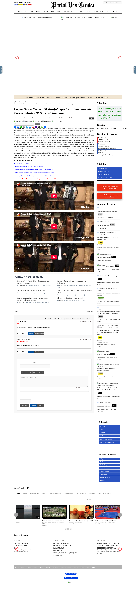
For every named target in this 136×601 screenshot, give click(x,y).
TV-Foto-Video (68, 11)
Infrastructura (34, 493)
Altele (93, 568)
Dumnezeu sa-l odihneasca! (104, 260)
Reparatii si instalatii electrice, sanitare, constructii (106, 369)
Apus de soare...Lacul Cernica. (24, 521)
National (59, 11)
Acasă (22, 104)
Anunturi (88, 11)
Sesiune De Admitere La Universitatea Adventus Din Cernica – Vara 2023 (108, 312)
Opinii (52, 11)
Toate (18, 493)
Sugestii (48, 568)
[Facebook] (18, 127)
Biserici (44, 493)
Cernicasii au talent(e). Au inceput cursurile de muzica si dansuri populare (33, 169)
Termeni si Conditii (66, 568)
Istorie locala (67, 97)
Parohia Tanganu (104, 465)
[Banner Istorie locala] (20, 102)
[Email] (24, 127)
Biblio (41, 568)
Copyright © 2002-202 (70, 573)
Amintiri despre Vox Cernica (21, 163)
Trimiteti (33, 405)
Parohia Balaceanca (105, 468)
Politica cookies (85, 568)
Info (26, 11)
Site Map (76, 568)
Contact (108, 11)
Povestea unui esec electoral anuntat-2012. (31, 290)
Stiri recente (35, 117)
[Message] (42, 127)
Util (116, 11)
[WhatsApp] (21, 127)
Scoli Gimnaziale (104, 436)
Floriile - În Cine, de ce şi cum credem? (70, 298)
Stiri (32, 11)
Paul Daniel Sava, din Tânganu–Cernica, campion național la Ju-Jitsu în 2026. (106, 521)
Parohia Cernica (104, 462)
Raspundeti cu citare (39, 333)
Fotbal (25, 493)
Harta (101, 11)
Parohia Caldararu (104, 471)
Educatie (102, 426)
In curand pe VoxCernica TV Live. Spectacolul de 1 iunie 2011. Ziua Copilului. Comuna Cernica (39, 175)
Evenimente (79, 11)
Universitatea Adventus (106, 439)
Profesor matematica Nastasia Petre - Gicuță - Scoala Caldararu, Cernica (108, 389)
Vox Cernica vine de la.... (105, 174)
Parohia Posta (103, 474)
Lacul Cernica (69, 493)
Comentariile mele (51, 318)
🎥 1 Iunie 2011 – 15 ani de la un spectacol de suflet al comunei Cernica (81, 521)
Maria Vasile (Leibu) (103, 354)
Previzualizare (24, 405)
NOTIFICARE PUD (103, 225)
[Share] (15, 127)
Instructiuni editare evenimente (107, 148)
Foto (15, 4)
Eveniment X (102, 152)
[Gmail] (33, 127)
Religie (61, 300)
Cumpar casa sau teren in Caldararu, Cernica (108, 294)
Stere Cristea (110, 266)
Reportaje (92, 493)
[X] (39, 127)
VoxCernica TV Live (21, 4)
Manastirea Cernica (105, 477)
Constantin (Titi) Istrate (104, 406)
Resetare (40, 405)
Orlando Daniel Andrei (104, 257)
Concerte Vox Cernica (104, 493)
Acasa (20, 11)
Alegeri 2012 (22, 293)
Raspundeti (31, 333)
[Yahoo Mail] (36, 127)
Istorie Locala (62, 285)
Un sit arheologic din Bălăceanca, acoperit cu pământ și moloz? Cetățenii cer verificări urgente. (54, 522)
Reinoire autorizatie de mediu (105, 217)
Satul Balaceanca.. (103, 168)
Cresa (101, 429)
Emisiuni (29, 4)
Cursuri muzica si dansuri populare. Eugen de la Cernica (28, 166)
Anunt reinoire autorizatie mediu (107, 211)
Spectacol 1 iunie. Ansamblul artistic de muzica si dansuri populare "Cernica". (34, 172)
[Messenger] (30, 127)
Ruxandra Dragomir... (104, 171)
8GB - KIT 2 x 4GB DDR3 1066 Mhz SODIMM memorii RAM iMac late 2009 (108, 332)
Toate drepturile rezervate (71, 577)
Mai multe (102, 480)
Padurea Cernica (81, 493)
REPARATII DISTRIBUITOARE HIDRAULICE (107, 238)
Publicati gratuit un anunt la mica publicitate (110, 196)
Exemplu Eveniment (104, 141)
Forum (96, 11)
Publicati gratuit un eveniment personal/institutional (109, 187)
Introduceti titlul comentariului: (28, 363)
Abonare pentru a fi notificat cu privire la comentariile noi (74, 318)
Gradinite (102, 432)
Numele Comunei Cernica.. (105, 177)
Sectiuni (38, 11)
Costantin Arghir (113, 276)
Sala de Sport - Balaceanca (107, 442)
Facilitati (55, 568)
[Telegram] (27, 127)
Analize (46, 11)
